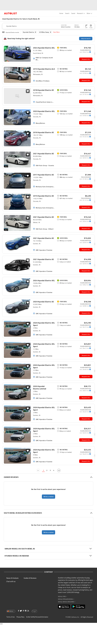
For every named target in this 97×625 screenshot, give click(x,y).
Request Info (86, 59)
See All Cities (62, 596)
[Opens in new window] (64, 607)
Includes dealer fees (85, 50)
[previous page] (38, 470)
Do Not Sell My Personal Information (37, 617)
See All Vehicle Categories (66, 602)
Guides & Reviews (30, 578)
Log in (34, 611)
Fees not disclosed (86, 177)
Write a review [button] (48, 496)
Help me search (85, 38)
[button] (86, 26)
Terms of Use (10, 617)
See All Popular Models (66, 599)
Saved (73, 13)
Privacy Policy (20, 617)
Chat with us (10, 581)
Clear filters (56, 32)
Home (61, 13)
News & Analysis (12, 578)
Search (67, 13)
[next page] (58, 470)
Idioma (11, 611)
